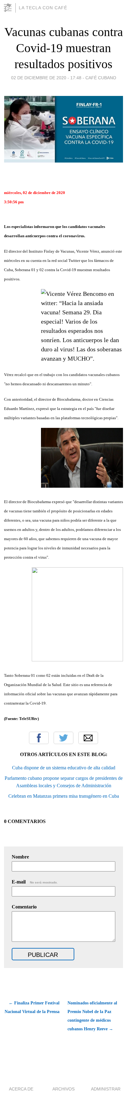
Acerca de (21, 1088)
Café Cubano (100, 77)
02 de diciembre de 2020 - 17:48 (46, 77)
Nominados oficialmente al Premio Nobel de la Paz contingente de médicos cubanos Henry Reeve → (92, 1016)
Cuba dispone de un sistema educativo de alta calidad (63, 767)
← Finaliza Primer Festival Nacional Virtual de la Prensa (32, 1007)
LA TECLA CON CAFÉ (43, 7)
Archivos (63, 1088)
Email (88, 738)
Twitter (63, 738)
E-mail (35, 881)
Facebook (39, 738)
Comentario (24, 906)
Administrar (106, 1088)
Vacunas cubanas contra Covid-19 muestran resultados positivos (63, 48)
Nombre (20, 856)
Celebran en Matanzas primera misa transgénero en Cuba (63, 796)
